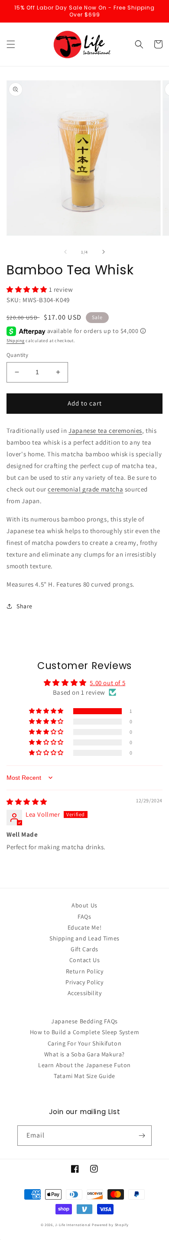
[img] (26, 802)
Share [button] (24, 606)
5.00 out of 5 (107, 683)
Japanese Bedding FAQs (84, 1021)
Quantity (17, 355)
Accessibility (85, 993)
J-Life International (73, 1224)
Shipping (15, 340)
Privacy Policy (84, 982)
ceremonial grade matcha (85, 489)
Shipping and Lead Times (84, 938)
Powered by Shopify (110, 1224)
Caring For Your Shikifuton (85, 1043)
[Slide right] (103, 251)
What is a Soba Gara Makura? (84, 1054)
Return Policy (85, 971)
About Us (85, 905)
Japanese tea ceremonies (105, 430)
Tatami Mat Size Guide (84, 1076)
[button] (10, 44)
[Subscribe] (141, 1135)
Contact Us (84, 960)
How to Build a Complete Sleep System (85, 1032)
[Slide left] (65, 251)
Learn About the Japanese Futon (84, 1065)
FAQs (84, 916)
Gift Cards (84, 949)
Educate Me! (85, 927)
